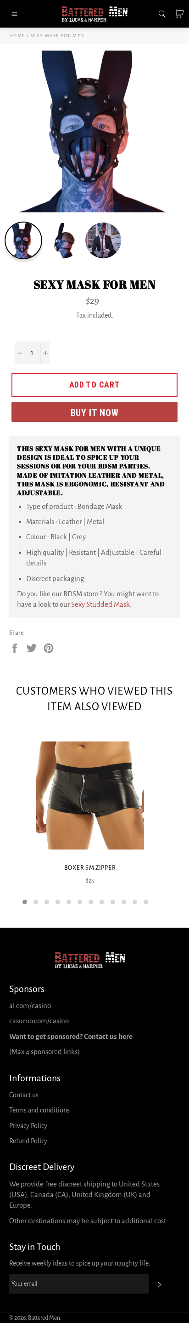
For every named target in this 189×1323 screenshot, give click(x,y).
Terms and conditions (39, 1110)
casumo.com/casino (39, 1021)
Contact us (24, 1095)
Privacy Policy (28, 1125)
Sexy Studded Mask (100, 604)
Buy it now (95, 412)
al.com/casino (30, 1005)
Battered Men (44, 1318)
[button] (24, 902)
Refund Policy (28, 1141)
